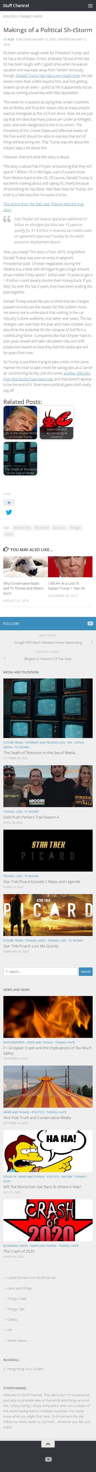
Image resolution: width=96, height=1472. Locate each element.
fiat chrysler (42, 528)
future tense (13, 742)
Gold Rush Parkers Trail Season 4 (31, 817)
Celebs (12, 1319)
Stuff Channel (16, 5)
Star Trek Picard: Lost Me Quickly (30, 945)
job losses (59, 528)
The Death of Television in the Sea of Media (39, 752)
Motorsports (13, 1042)
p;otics (9, 534)
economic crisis (15, 1246)
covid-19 (9, 1177)
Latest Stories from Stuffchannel (31, 1277)
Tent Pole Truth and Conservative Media (37, 1117)
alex (10, 39)
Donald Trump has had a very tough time (48, 75)
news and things (40, 1042)
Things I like (12, 812)
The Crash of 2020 (19, 1251)
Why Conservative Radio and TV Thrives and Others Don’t (23, 588)
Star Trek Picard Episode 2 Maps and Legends (41, 881)
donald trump (22, 528)
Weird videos (17, 1340)
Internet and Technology (45, 742)
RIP (70, 742)
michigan (75, 528)
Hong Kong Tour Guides (25, 1369)
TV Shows (22, 747)
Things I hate (31, 16)
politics (10, 16)
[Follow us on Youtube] (90, 623)
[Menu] (90, 5)
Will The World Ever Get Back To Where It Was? (42, 1186)
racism (67, 1177)
